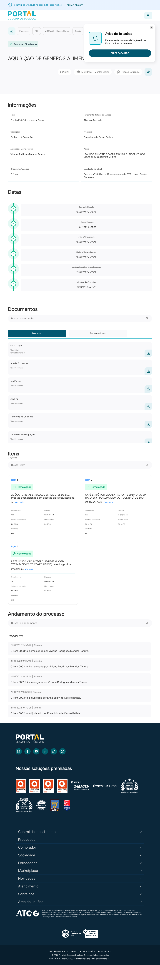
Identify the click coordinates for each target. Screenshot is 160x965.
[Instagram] (18, 751)
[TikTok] (53, 751)
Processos (26, 839)
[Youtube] (36, 751)
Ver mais (19, 502)
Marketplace (28, 870)
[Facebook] (27, 751)
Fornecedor (27, 863)
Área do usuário (30, 902)
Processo (37, 333)
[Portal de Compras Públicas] (22, 15)
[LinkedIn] (45, 751)
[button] (65, 5)
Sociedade (26, 855)
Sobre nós (26, 894)
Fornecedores (98, 333)
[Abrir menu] (148, 15)
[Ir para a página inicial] (30, 742)
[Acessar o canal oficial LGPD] (80, 934)
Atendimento (28, 886)
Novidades (26, 878)
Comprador (27, 847)
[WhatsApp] (62, 751)
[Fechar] (151, 27)
